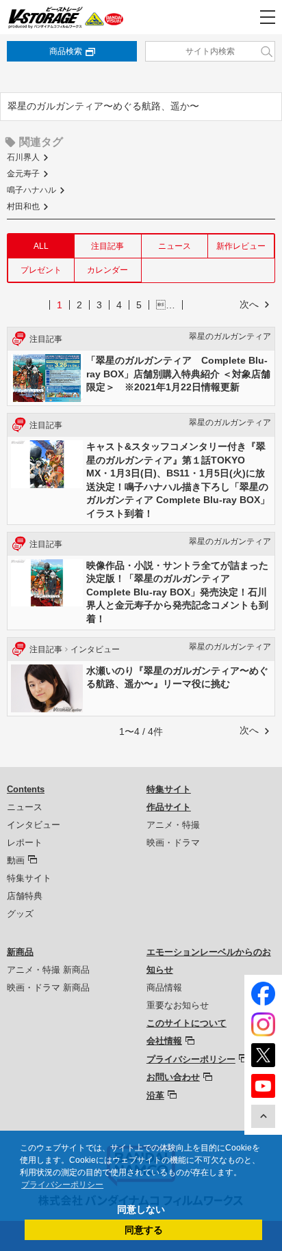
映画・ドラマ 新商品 (48, 987)
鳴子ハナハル (31, 190)
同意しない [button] (141, 1209)
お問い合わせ (173, 1077)
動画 (16, 860)
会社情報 (164, 1041)
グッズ (20, 914)
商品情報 (164, 987)
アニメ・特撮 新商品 (48, 970)
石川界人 (23, 157)
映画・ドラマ (173, 842)
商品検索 (65, 51)
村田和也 (23, 206)
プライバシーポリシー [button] (62, 1184)
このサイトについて (186, 1023)
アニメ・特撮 (173, 825)
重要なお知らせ (177, 1005)
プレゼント (41, 270)
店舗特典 (24, 896)
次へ (249, 304)
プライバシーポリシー (190, 1059)
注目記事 (107, 246)
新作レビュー (241, 246)
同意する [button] (144, 1229)
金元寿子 (23, 173)
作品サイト (168, 807)
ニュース (174, 246)
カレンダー (107, 270)
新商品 (20, 952)
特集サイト (29, 878)
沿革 (155, 1095)
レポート (24, 842)
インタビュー (33, 825)
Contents (25, 789)
